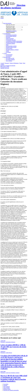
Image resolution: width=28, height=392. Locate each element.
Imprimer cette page (5, 68)
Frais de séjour (9, 48)
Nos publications (6, 57)
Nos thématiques (6, 33)
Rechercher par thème (10, 28)
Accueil (2, 63)
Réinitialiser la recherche (11, 31)
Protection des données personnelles (11, 390)
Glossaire (5, 385)
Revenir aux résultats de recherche (8, 65)
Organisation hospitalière (11, 34)
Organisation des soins (11, 39)
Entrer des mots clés (10, 24)
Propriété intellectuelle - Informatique (14, 42)
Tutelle (7, 51)
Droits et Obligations (14, 63)
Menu (2, 16)
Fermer (2, 18)
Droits (20, 63)
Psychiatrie (8, 52)
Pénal (7, 44)
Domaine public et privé (11, 47)
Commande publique (10, 43)
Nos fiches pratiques (10, 59)
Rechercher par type (10, 26)
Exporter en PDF (5, 66)
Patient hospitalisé (10, 38)
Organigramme (9, 54)
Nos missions (9, 55)
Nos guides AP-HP (10, 58)
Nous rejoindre (6, 387)
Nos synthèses (9, 60)
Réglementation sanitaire (11, 46)
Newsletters (5, 384)
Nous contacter (6, 386)
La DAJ (5, 53)
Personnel (8, 37)
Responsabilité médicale (11, 36)
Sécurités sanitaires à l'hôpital (12, 49)
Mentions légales (6, 389)
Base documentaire (7, 23)
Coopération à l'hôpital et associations (14, 41)
